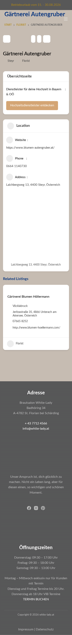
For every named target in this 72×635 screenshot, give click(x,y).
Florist (26, 61)
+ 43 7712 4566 (36, 423)
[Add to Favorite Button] (8, 290)
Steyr (11, 61)
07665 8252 (20, 321)
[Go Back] (6, 39)
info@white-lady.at (36, 428)
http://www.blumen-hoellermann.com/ (36, 327)
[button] (6, 322)
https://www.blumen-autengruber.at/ (30, 147)
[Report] (39, 39)
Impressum (25, 629)
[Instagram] (36, 508)
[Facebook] (29, 508)
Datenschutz (45, 629)
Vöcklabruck (20, 306)
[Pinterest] (43, 508)
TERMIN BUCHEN (36, 599)
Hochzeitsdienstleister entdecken (32, 105)
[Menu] (66, 19)
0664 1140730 (16, 166)
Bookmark (46, 39)
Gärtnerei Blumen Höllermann (28, 296)
